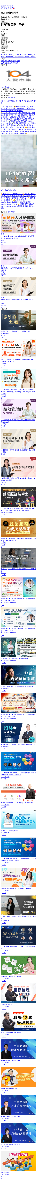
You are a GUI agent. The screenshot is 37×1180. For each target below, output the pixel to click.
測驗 (6, 8)
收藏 (3, 21)
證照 (2, 8)
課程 (11, 6)
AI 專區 (3, 6)
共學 (9, 8)
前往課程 (4, 38)
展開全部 (4, 46)
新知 (13, 8)
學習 (8, 6)
